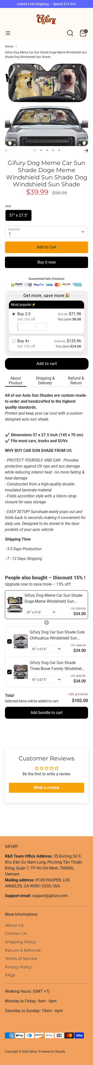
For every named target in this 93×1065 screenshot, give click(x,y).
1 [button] (34, 150)
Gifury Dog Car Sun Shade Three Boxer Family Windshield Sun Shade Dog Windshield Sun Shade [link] (57, 666)
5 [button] (59, 150)
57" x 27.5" (18, 215)
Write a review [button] (46, 787)
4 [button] (53, 150)
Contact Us (16, 933)
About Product (15, 380)
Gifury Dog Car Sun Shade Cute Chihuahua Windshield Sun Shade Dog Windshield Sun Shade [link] (57, 635)
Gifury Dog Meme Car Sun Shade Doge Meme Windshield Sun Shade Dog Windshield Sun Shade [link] (54, 598)
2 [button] (41, 150)
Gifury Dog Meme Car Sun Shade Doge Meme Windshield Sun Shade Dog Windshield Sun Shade (46, 55)
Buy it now (46, 262)
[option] (46, 104)
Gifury (33, 1051)
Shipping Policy (20, 942)
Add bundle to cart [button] (46, 712)
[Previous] (6, 150)
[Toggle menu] (8, 33)
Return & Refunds (23, 950)
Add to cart (46, 363)
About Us (14, 925)
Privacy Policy (18, 967)
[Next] (86, 150)
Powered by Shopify (52, 1051)
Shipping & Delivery (45, 380)
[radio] (46, 317)
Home (9, 46)
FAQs (10, 975)
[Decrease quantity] (36, 326)
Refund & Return (76, 380)
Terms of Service (21, 958)
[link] (15, 604)
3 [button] (47, 150)
